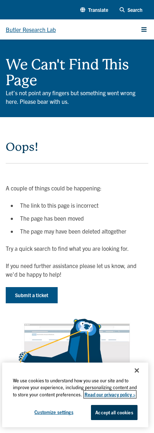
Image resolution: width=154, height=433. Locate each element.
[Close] (137, 370)
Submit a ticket (31, 295)
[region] (75, 395)
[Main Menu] (144, 29)
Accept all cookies (114, 412)
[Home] (8, 54)
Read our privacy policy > (110, 394)
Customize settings (53, 412)
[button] (94, 10)
